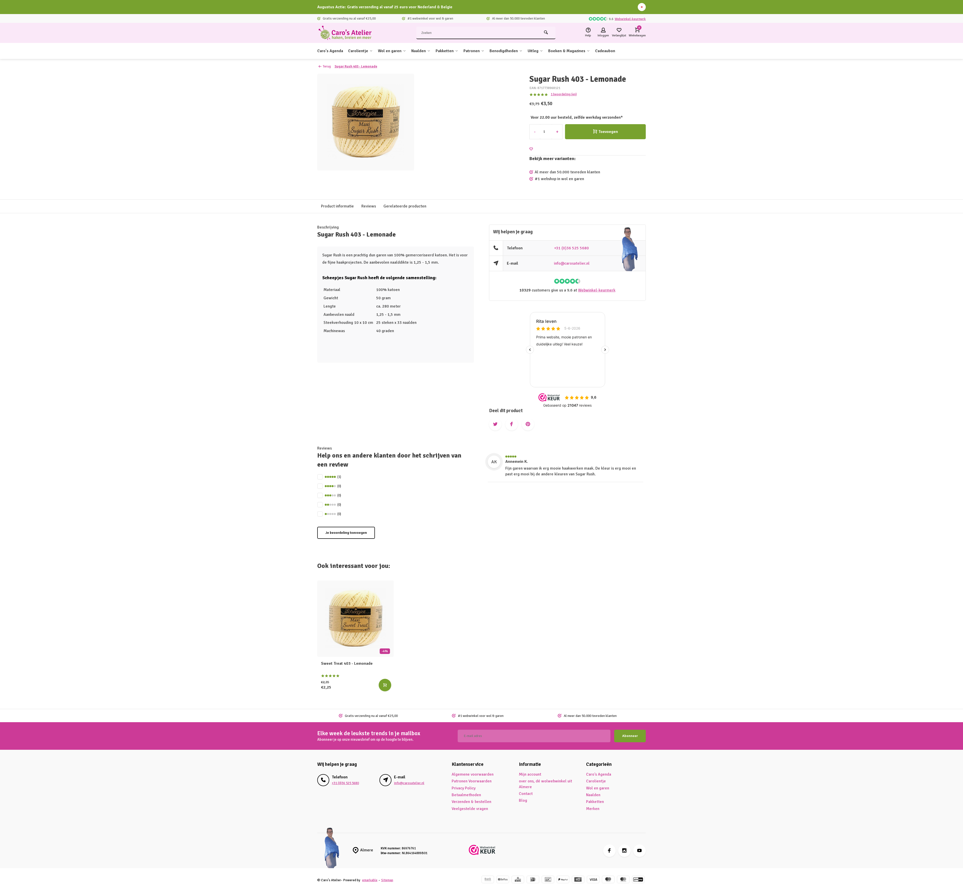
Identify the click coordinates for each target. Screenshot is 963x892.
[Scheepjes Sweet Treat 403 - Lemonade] (355, 618)
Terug (327, 66)
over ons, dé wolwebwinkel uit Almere (545, 784)
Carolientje (358, 50)
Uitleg (533, 50)
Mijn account (530, 774)
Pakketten (445, 50)
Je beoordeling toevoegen (346, 533)
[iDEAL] (533, 880)
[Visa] (593, 880)
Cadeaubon (605, 50)
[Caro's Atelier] (347, 32)
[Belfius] (503, 880)
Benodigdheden (504, 50)
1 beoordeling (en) (564, 94)
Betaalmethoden (466, 794)
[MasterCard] (623, 880)
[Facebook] (609, 850)
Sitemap (387, 880)
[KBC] (518, 880)
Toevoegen (608, 131)
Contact (526, 793)
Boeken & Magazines (566, 50)
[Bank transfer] (488, 880)
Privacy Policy (463, 788)
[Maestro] (608, 880)
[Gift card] (578, 880)
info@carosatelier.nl (572, 263)
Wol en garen (390, 50)
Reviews (368, 206)
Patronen (471, 50)
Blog (523, 800)
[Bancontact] (548, 880)
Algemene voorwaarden (473, 774)
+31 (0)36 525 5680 (571, 248)
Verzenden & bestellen (471, 801)
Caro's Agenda (330, 50)
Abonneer (630, 736)
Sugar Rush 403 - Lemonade (356, 66)
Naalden (418, 50)
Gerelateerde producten (404, 206)
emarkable (369, 880)
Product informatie (337, 206)
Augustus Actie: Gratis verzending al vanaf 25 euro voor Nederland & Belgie (384, 7)
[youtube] (639, 850)
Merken (592, 808)
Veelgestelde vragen (470, 808)
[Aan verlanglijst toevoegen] (531, 149)
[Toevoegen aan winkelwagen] (385, 685)
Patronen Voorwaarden (472, 781)
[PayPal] (563, 880)
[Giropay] (638, 880)
